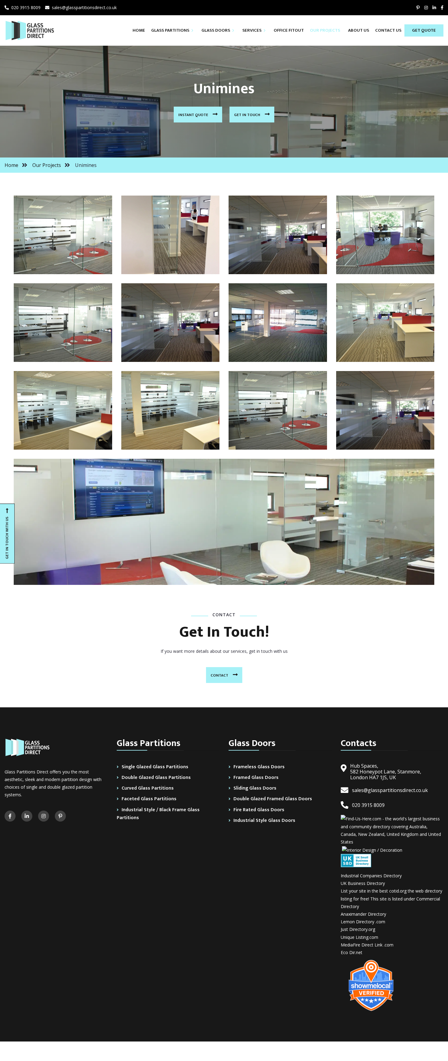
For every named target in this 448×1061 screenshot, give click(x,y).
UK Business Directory (363, 883)
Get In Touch (247, 114)
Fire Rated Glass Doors (258, 810)
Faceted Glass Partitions (149, 799)
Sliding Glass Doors (254, 788)
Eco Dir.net (351, 952)
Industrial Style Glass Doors (264, 820)
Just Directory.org (358, 929)
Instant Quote (193, 114)
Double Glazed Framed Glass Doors (272, 799)
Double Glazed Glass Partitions (156, 777)
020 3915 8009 (25, 7)
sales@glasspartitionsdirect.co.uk (83, 7)
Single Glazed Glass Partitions (155, 767)
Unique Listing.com (359, 937)
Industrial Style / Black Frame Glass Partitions (158, 814)
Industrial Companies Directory (371, 876)
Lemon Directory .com (363, 922)
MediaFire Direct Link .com (367, 945)
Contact (220, 675)
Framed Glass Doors (256, 777)
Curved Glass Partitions (148, 788)
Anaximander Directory (363, 914)
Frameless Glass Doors (259, 767)
